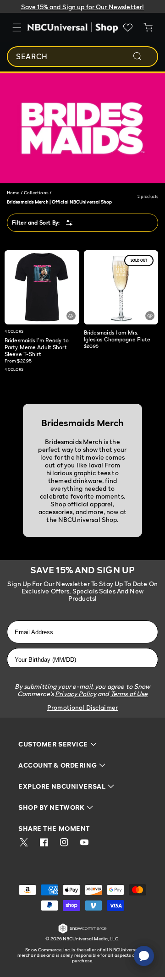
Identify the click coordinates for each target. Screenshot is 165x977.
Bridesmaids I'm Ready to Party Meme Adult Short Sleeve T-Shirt (37, 347)
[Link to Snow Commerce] (82, 932)
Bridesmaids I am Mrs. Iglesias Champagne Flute (117, 336)
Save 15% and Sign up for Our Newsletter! (82, 7)
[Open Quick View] (71, 315)
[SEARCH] (143, 56)
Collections (36, 192)
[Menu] (17, 27)
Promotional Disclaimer (82, 707)
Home (13, 192)
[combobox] (82, 56)
